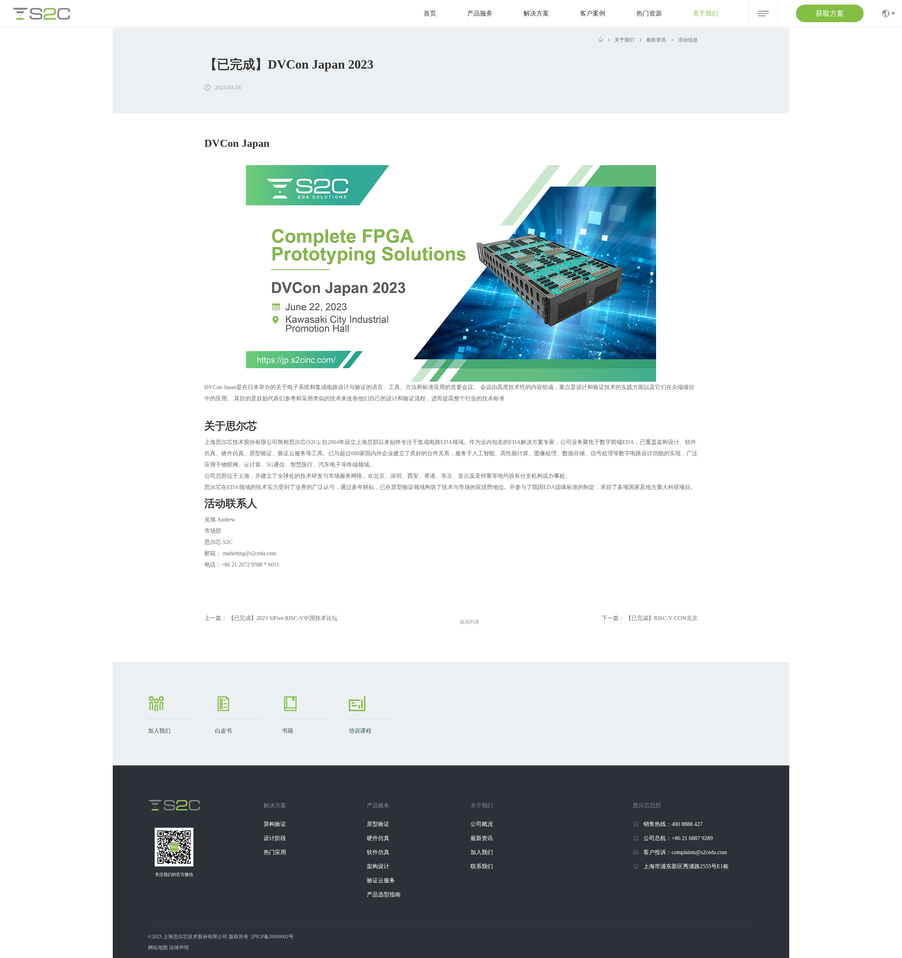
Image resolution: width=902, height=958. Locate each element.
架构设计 (378, 866)
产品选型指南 (384, 894)
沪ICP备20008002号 (272, 936)
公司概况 (481, 824)
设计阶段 (275, 838)
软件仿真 (378, 852)
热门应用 (275, 852)
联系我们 (481, 866)
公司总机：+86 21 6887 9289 (678, 838)
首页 (430, 13)
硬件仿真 (378, 838)
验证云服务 (381, 880)
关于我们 (705, 13)
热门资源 (649, 13)
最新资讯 (481, 838)
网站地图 (158, 947)
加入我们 (481, 852)
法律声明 (179, 947)
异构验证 (275, 824)
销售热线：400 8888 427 (673, 824)
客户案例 (592, 13)
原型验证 (378, 824)
